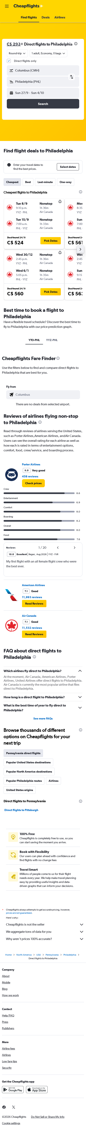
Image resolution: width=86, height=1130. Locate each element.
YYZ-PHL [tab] (52, 340)
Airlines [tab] (53, 780)
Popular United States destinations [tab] (28, 762)
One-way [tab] (66, 182)
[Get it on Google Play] (13, 1089)
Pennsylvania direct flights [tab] (23, 753)
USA (38, 954)
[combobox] (47, 394)
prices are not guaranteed (19, 913)
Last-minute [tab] (45, 182)
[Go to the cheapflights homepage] (28, 6)
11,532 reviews (32, 627)
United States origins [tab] (19, 790)
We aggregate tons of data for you (28, 932)
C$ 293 (14, 44)
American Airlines (33, 585)
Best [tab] (28, 182)
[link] (33, 483)
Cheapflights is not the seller (25, 924)
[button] (6, 6)
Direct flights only (25, 60)
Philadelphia (69, 954)
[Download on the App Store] (37, 1089)
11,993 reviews (32, 597)
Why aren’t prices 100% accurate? (29, 939)
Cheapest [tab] (12, 182)
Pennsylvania (52, 954)
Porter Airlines (31, 464)
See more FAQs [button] (43, 718)
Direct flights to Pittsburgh (21, 810)
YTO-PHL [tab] (34, 340)
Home (8, 954)
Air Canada (29, 615)
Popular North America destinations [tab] (29, 771)
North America (24, 954)
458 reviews (30, 476)
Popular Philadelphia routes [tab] (24, 780)
